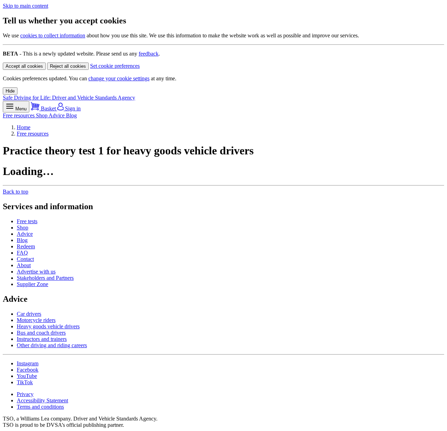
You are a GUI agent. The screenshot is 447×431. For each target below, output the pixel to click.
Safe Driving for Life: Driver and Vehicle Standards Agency (69, 98)
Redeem (26, 246)
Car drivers (29, 314)
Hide (10, 91)
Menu (20, 108)
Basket (48, 108)
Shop (42, 115)
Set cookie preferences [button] (115, 66)
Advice (57, 115)
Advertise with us (36, 272)
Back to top (15, 192)
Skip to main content (25, 6)
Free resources (19, 115)
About (24, 265)
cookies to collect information (52, 35)
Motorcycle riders (36, 320)
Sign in (72, 108)
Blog (71, 115)
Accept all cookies (24, 66)
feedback (149, 54)
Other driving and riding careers (52, 345)
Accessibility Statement (42, 400)
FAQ (22, 253)
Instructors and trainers (42, 339)
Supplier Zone (32, 284)
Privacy (25, 394)
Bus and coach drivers (41, 333)
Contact (25, 259)
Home (23, 127)
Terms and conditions (40, 407)
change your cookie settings (118, 78)
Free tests (27, 221)
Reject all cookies (68, 66)
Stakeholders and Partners (45, 278)
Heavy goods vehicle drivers (48, 326)
